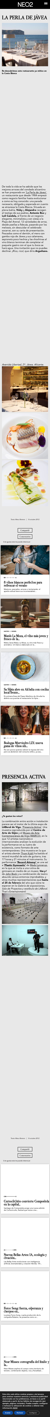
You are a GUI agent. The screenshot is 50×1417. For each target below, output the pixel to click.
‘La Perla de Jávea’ (36, 192)
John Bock (11, 874)
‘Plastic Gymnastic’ (15, 865)
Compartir (25, 530)
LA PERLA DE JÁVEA (24, 18)
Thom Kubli (27, 854)
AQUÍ (15, 1408)
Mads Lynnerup (38, 865)
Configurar (33, 1413)
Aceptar (8, 1413)
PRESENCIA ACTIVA (24, 777)
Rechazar (20, 1413)
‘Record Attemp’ (27, 862)
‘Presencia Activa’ (32, 827)
